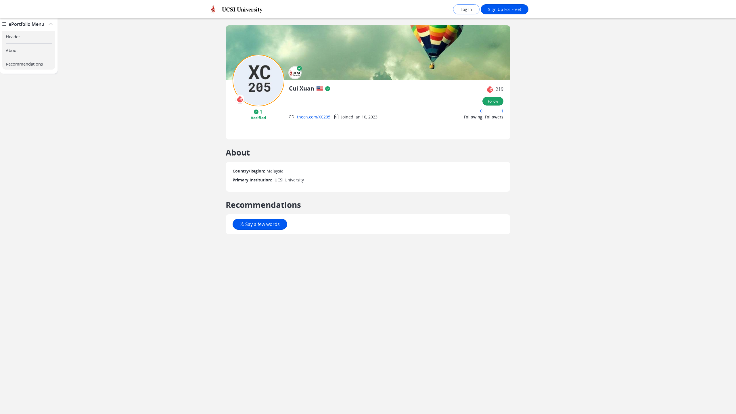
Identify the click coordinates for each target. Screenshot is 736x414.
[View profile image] (258, 80)
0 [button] (481, 111)
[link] (254, 9)
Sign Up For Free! (504, 9)
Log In (466, 9)
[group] (28, 216)
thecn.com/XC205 (313, 117)
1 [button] (502, 111)
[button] (295, 72)
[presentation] (239, 99)
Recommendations (24, 64)
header (13, 36)
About (12, 50)
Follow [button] (493, 101)
